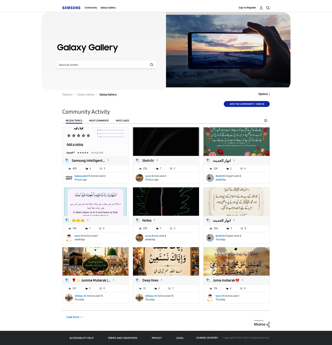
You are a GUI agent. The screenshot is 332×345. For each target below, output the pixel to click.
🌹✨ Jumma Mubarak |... (91, 280)
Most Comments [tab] (99, 120)
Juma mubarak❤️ (226, 280)
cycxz (148, 176)
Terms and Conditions (122, 338)
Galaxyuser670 (82, 176)
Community (91, 7)
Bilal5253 (221, 176)
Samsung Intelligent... (88, 160)
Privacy (157, 338)
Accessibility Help (82, 338)
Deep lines (150, 280)
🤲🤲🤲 (78, 220)
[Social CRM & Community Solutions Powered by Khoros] (262, 323)
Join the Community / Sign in (246, 104)
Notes (146, 220)
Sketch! (148, 160)
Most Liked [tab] (122, 120)
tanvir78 (79, 235)
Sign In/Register (247, 7)
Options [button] (263, 94)
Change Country (207, 337)
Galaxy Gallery (108, 7)
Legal (180, 338)
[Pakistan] (71, 7)
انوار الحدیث (222, 160)
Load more (72, 317)
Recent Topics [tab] (74, 120)
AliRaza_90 (81, 295)
